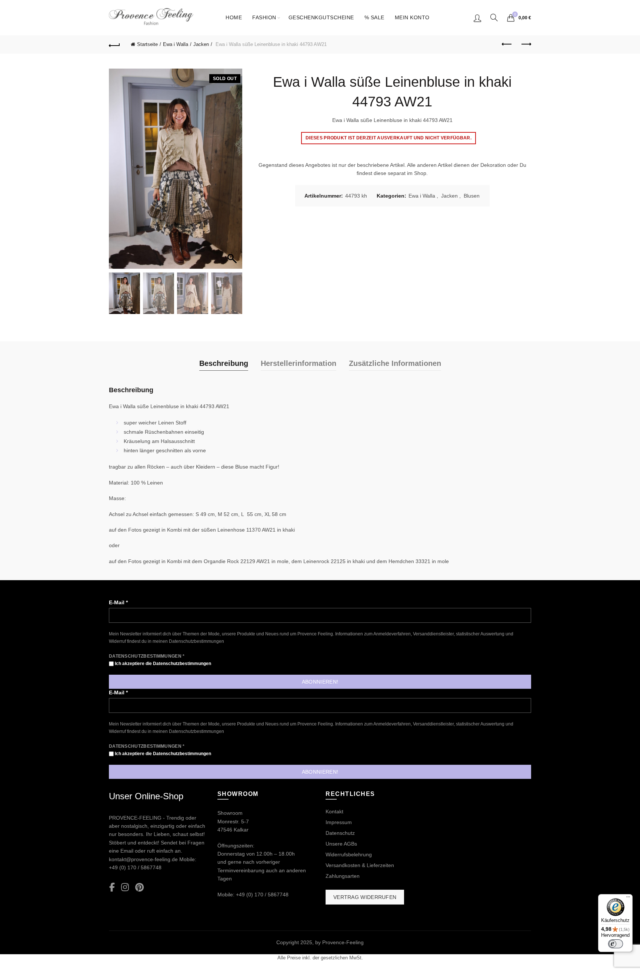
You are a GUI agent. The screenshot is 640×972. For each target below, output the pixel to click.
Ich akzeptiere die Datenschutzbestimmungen (162, 663)
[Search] (494, 17)
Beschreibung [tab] (223, 363)
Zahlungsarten (343, 876)
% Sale (374, 17)
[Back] (114, 44)
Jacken (201, 44)
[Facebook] (112, 888)
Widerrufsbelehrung (349, 854)
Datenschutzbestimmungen (196, 641)
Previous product (507, 44)
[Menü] (628, 898)
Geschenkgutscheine (321, 17)
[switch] (615, 943)
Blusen (472, 196)
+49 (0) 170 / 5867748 (135, 867)
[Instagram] (125, 888)
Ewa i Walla (175, 44)
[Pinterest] (139, 888)
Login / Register (477, 17)
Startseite (147, 44)
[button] (233, 172)
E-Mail (118, 602)
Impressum (339, 822)
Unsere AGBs (341, 844)
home (234, 17)
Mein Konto (412, 17)
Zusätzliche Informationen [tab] (395, 363)
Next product (525, 44)
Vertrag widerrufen (364, 897)
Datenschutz (340, 833)
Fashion (264, 17)
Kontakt (334, 811)
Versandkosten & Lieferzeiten (360, 865)
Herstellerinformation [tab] (298, 363)
